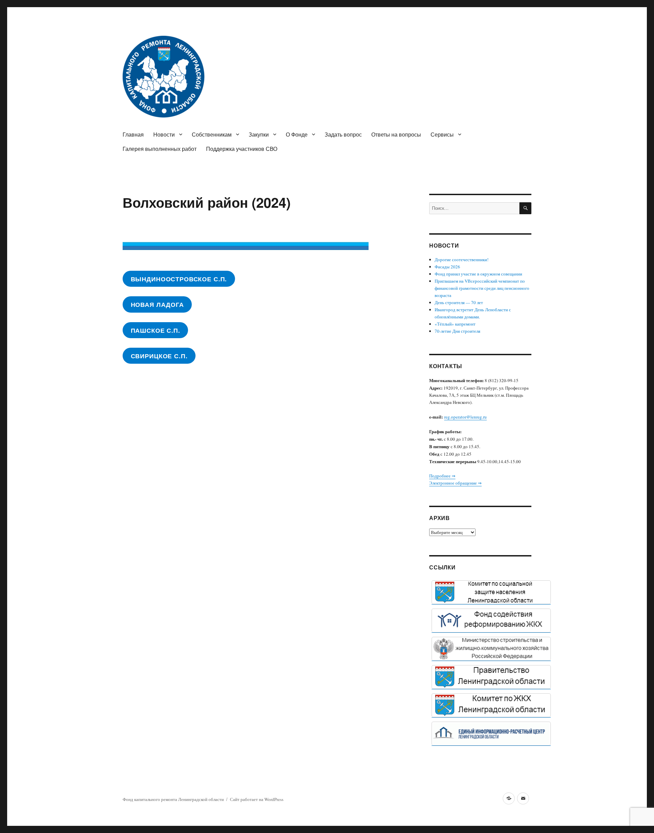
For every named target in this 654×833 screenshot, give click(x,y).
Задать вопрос (343, 134)
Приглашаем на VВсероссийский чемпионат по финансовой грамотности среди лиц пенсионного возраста (482, 288)
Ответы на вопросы (396, 134)
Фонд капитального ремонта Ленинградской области (173, 799)
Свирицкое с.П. (159, 355)
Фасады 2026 (447, 267)
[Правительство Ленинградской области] (491, 677)
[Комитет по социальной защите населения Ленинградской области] (491, 592)
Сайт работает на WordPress (256, 799)
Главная (133, 134)
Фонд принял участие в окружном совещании (478, 274)
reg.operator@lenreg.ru (465, 417)
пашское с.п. (155, 330)
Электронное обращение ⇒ (455, 483)
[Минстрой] (491, 649)
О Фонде (297, 134)
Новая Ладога (157, 304)
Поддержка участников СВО (241, 149)
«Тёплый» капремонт (455, 324)
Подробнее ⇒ (442, 476)
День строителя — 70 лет (459, 302)
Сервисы (442, 134)
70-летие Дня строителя (457, 331)
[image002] (491, 733)
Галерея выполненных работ (160, 149)
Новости (164, 134)
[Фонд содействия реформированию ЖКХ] (491, 620)
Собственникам (212, 134)
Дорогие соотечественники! (461, 259)
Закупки (259, 134)
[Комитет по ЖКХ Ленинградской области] (491, 705)
